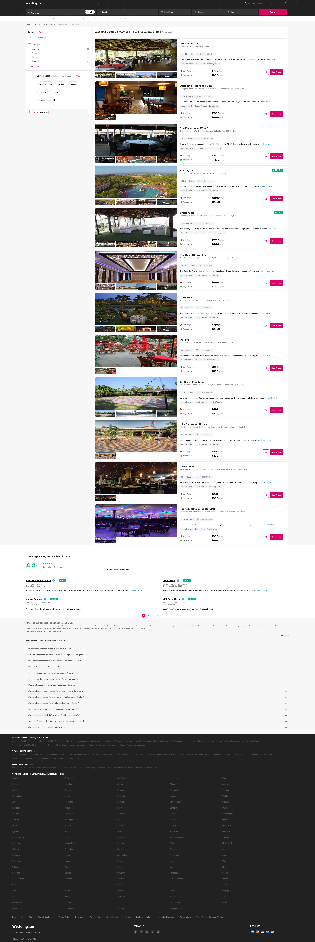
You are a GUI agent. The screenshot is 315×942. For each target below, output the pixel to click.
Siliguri (120, 902)
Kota (224, 778)
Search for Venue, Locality (40, 11)
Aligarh (68, 790)
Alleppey (121, 825)
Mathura (15, 784)
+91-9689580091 (205, 350)
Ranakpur (69, 814)
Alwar (14, 790)
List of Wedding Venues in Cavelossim (38, 745)
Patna (119, 861)
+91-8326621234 (204, 308)
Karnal (67, 890)
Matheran (69, 802)
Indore (67, 855)
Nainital (120, 802)
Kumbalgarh (17, 796)
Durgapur (121, 790)
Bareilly (68, 796)
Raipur (15, 896)
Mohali (15, 825)
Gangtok (173, 808)
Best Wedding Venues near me (225, 754)
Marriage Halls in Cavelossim (23, 768)
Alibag (67, 808)
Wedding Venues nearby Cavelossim (103, 745)
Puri (171, 861)
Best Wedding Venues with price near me (134, 754)
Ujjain (14, 908)
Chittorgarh (69, 778)
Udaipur (15, 867)
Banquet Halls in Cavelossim (70, 768)
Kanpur (120, 867)
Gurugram (121, 873)
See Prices (276, 72)
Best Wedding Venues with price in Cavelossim (153, 741)
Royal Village (169, 580)
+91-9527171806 (204, 435)
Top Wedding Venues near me (104, 754)
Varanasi (68, 879)
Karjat (119, 808)
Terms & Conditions (45, 917)
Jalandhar (121, 896)
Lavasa (173, 796)
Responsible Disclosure (165, 917)
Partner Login (17, 917)
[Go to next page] (176, 616)
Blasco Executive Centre (38, 580)
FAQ (30, 917)
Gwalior (173, 896)
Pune (172, 849)
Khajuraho (121, 837)
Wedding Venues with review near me (167, 754)
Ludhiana (16, 873)
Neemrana (226, 825)
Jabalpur (226, 896)
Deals (97, 19)
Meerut (120, 885)
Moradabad (70, 843)
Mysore (120, 819)
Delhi (172, 843)
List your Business (112, 917)
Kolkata (15, 849)
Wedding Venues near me (54, 754)
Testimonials (95, 917)
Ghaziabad (174, 855)
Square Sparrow (34, 599)
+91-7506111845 (206, 266)
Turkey (172, 814)
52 (172, 616)
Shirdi (67, 837)
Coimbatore (17, 902)
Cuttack (225, 902)
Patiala (225, 808)
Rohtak (15, 778)
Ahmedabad (122, 855)
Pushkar (120, 814)
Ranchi (225, 885)
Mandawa (69, 784)
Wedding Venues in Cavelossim (60, 741)
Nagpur (68, 861)
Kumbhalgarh (227, 814)
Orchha (225, 796)
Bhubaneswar (18, 879)
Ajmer (14, 802)
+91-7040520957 (206, 139)
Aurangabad (70, 908)
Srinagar (225, 802)
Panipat (120, 908)
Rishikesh (174, 831)
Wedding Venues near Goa (70, 758)
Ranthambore (18, 837)
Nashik (225, 879)
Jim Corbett (122, 778)
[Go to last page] (181, 616)
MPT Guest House (172, 599)
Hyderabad (227, 843)
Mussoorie (69, 831)
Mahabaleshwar (176, 837)
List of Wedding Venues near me (252, 754)
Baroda (68, 873)
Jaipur (225, 849)
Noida (224, 867)
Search (273, 12)
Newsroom (79, 917)
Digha (172, 784)
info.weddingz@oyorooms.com (28, 932)
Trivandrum (174, 819)
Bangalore (69, 849)
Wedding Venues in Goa (46, 24)
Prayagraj (226, 890)
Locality (105, 12)
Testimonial (109, 19)
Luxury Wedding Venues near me (197, 754)
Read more (272, 59)
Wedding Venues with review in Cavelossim (190, 741)
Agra (67, 867)
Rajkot (67, 896)
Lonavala (173, 825)
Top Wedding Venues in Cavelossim (118, 741)
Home (28, 24)
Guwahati (16, 885)
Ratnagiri (16, 808)
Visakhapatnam (176, 879)
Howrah (120, 890)
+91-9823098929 (206, 519)
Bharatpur (69, 819)
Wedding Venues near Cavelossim (133, 745)
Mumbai (120, 843)
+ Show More (33, 67)
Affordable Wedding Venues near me (26, 754)
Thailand (15, 814)
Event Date (168, 12)
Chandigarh (17, 861)
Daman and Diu (176, 908)
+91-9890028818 (205, 54)
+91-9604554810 (204, 477)
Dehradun (174, 890)
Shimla (68, 902)
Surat (172, 867)
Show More (284, 635)
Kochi (14, 890)
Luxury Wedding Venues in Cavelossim (225, 741)
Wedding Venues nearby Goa (46, 758)
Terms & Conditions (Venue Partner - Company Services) (202, 917)
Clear (41, 32)
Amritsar (121, 879)
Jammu (225, 784)
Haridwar (226, 831)
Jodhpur (173, 885)
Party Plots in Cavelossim (123, 768)
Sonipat (225, 837)
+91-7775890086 (206, 392)
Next (171, 55)
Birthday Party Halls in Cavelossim (97, 768)
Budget (234, 12)
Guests (200, 12)
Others (225, 819)
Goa (34, 24)
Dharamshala (175, 790)
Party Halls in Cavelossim (47, 768)
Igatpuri (15, 831)
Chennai (120, 849)
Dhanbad (121, 796)
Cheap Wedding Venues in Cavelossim (71, 745)
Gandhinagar (175, 902)
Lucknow (16, 855)
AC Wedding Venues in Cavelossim (88, 741)
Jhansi (120, 831)
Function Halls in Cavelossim (146, 768)
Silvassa (16, 843)
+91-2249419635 (207, 223)
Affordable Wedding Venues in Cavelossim (28, 741)
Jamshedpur (175, 802)
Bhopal (225, 873)
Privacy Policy (64, 917)
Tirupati (225, 790)
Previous (101, 55)
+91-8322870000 (207, 181)
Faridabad (174, 873)
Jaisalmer (174, 778)
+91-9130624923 (205, 96)
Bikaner (68, 825)
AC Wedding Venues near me (78, 754)
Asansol (15, 819)
